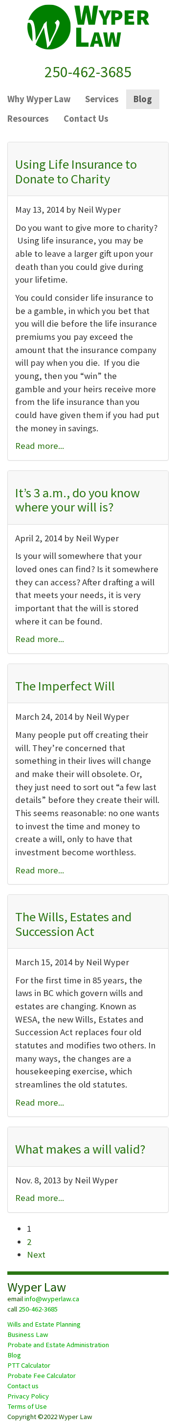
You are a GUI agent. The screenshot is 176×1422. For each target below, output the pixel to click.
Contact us (23, 1385)
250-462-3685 (88, 72)
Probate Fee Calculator (41, 1375)
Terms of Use (27, 1406)
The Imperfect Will (65, 686)
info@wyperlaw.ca (51, 1298)
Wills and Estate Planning (44, 1324)
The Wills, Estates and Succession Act (73, 924)
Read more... (39, 445)
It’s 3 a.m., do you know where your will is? (77, 500)
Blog (14, 1355)
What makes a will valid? (80, 1149)
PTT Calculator (28, 1365)
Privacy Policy (28, 1396)
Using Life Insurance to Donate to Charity (76, 171)
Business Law (27, 1334)
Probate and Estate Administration (58, 1344)
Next (36, 1254)
